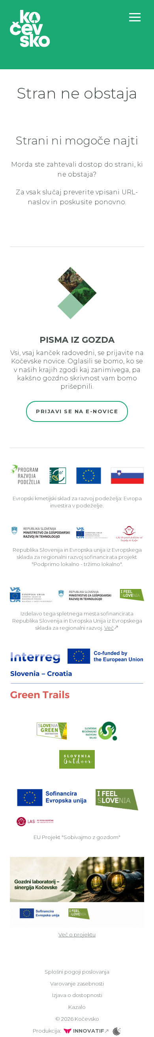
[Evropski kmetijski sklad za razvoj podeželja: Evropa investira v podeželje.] (77, 475)
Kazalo (77, 1007)
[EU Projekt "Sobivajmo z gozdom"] (77, 807)
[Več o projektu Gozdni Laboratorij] (77, 891)
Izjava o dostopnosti (77, 995)
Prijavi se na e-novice (77, 411)
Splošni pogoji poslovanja (77, 972)
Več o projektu (77, 934)
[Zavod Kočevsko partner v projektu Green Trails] (77, 673)
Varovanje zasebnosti (77, 983)
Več (109, 628)
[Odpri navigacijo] (135, 17)
